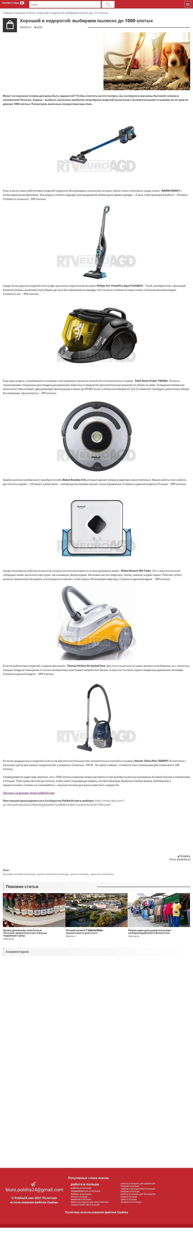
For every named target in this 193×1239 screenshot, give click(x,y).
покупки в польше (130, 1186)
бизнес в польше (81, 1193)
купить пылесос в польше (52, 874)
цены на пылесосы (102, 874)
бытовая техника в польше (19, 874)
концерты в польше (131, 1202)
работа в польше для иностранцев (89, 1202)
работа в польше (85, 1184)
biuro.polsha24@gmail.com (34, 1189)
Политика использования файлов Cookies (96, 1212)
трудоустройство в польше (85, 1204)
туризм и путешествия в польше (138, 1189)
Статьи (31, 12)
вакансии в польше (81, 1199)
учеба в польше (79, 1196)
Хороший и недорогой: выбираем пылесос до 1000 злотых (72, 12)
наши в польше (129, 1196)
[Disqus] (96, 1008)
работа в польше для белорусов (138, 1194)
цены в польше (79, 874)
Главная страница (14, 12)
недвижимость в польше (85, 1190)
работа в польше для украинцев (138, 1183)
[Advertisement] (26, 52)
